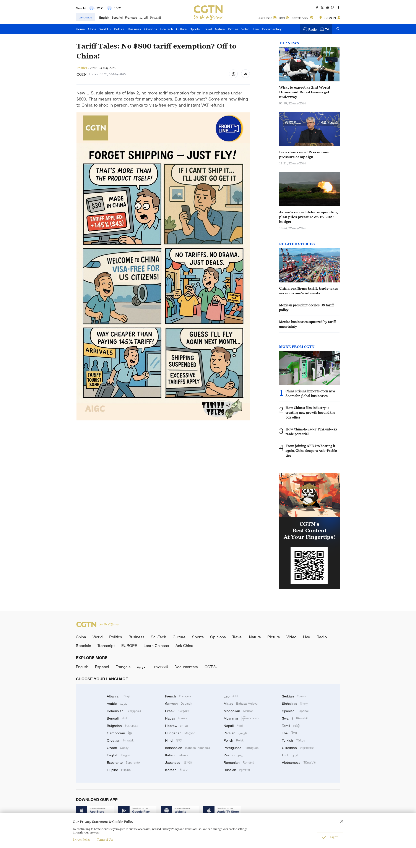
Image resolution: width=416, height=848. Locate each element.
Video (245, 29)
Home (80, 29)
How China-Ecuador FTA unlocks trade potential (311, 431)
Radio (312, 29)
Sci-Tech (166, 29)
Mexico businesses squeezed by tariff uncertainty (307, 324)
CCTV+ (211, 666)
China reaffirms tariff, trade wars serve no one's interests (308, 290)
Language (85, 17)
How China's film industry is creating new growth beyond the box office (310, 412)
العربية (143, 17)
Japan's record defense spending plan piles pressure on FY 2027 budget (308, 217)
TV (327, 29)
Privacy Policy (81, 839)
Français (131, 17)
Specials (83, 645)
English (104, 17)
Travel (207, 29)
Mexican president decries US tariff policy (306, 307)
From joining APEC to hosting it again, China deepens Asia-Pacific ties (311, 450)
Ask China (265, 18)
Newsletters (299, 18)
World (104, 29)
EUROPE (129, 645)
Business (134, 29)
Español (117, 17)
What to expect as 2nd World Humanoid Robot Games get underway (304, 92)
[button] (285, 76)
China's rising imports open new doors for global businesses (310, 393)
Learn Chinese (156, 645)
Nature (220, 29)
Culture (181, 29)
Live (256, 29)
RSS (282, 18)
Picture (233, 29)
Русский (155, 17)
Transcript (106, 645)
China (92, 29)
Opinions (150, 29)
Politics (119, 29)
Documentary (272, 29)
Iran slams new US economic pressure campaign (304, 154)
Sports (195, 29)
